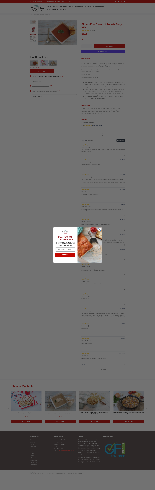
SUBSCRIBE (65, 254)
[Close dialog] (99, 229)
